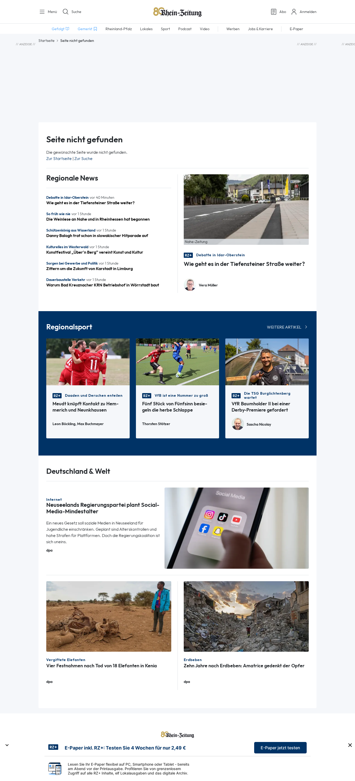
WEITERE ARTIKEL (284, 327)
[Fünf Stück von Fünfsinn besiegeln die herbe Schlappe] (177, 361)
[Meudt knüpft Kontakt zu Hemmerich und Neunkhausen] (88, 361)
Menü (52, 11)
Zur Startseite (59, 158)
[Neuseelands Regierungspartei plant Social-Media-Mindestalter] (237, 527)
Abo (282, 11)
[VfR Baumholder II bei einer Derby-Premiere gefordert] (267, 361)
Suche (76, 11)
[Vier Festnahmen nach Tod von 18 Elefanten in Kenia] (108, 616)
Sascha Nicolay (259, 424)
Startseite (46, 40)
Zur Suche (83, 158)
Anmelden (308, 11)
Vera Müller (208, 285)
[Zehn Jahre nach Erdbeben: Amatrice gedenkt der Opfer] (246, 616)
